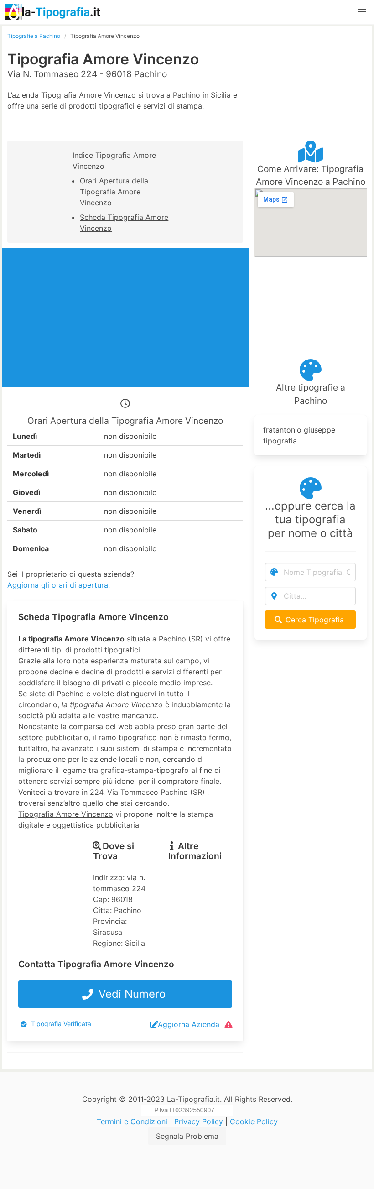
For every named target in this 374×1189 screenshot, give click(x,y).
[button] (362, 12)
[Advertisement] (310, 77)
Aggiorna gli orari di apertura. (58, 584)
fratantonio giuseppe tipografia (299, 435)
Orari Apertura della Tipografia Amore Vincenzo (114, 191)
